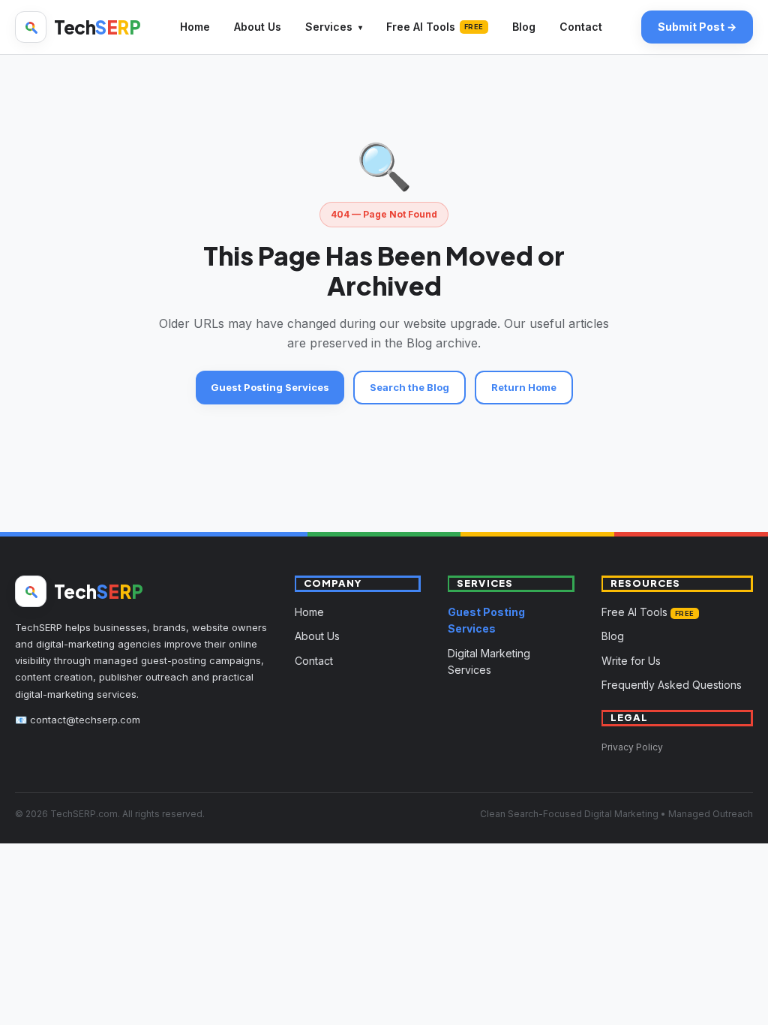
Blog (524, 26)
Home (195, 26)
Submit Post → (697, 26)
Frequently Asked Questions (672, 684)
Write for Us (631, 660)
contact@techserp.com (85, 720)
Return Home (523, 387)
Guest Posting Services (270, 387)
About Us (257, 26)
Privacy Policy (632, 747)
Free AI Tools (435, 26)
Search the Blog (409, 387)
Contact (581, 26)
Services (328, 26)
